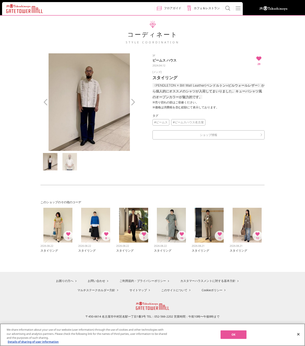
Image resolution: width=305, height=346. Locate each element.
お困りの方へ (64, 281)
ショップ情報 (208, 135)
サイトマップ (138, 290)
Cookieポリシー (212, 290)
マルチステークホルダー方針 (96, 290)
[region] (152, 335)
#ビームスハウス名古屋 (188, 122)
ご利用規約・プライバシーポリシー (143, 281)
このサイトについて (174, 290)
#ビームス (161, 122)
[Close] (298, 334)
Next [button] (133, 102)
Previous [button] (45, 102)
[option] (89, 102)
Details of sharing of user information (33, 342)
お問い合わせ (96, 281)
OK (233, 334)
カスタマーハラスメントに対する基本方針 (207, 281)
